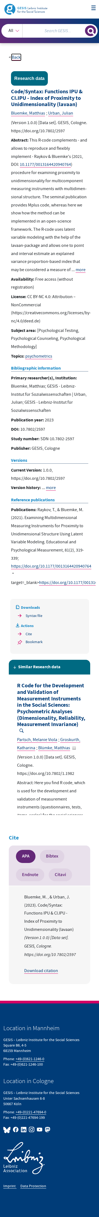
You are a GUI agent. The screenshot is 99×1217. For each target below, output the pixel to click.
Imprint (9, 1186)
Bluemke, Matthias (28, 113)
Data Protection (33, 1186)
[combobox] (49, 31)
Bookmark (34, 642)
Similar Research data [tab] (39, 667)
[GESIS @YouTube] (40, 1129)
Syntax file (34, 615)
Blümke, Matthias (54, 748)
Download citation (41, 971)
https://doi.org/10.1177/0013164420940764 (51, 566)
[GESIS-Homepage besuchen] (26, 9)
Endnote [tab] (30, 874)
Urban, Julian (60, 113)
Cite (29, 634)
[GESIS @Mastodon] (47, 1129)
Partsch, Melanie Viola (37, 740)
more (81, 270)
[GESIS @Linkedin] (24, 1129)
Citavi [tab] (60, 874)
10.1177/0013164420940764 (45, 164)
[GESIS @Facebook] (16, 1129)
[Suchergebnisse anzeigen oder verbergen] (90, 31)
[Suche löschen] (81, 30)
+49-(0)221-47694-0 (31, 1112)
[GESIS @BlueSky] (7, 1129)
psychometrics (38, 356)
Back (16, 57)
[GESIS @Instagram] (32, 1129)
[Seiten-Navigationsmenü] (93, 8)
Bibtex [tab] (52, 856)
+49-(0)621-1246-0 (30, 1059)
